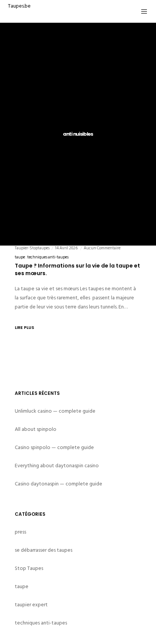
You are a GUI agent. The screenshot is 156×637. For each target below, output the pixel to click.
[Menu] (142, 11)
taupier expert (31, 604)
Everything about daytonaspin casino (57, 465)
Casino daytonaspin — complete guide (58, 483)
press (20, 531)
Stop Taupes (29, 568)
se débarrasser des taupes (43, 550)
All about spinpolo (35, 429)
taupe (20, 257)
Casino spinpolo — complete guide (54, 447)
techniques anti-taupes (48, 257)
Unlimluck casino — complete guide (55, 411)
